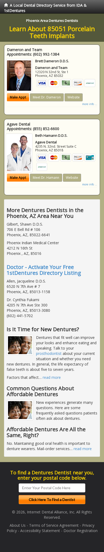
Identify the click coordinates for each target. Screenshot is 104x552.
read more (52, 377)
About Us (18, 525)
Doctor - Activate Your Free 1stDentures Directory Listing (44, 269)
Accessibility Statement (40, 530)
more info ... (89, 104)
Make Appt (18, 97)
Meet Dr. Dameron (47, 97)
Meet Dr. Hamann (46, 177)
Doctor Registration (80, 530)
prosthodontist (49, 353)
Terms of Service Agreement (54, 525)
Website (73, 97)
